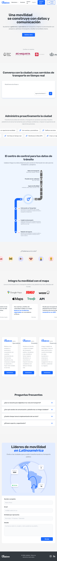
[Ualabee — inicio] (6, 2)
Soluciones (14, 2)
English (34, 2)
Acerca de (28, 2)
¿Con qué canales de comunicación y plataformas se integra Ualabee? (26, 409)
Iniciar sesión (52, 2)
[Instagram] (51, 556)
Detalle (6, 522)
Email (6, 507)
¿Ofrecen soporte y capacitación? (15, 423)
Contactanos (10, 372)
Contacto (22, 2)
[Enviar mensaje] (50, 93)
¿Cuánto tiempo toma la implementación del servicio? (21, 416)
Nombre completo (10, 499)
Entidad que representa (11, 515)
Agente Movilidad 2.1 (40, 93)
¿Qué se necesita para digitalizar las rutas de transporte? (22, 403)
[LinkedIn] (54, 556)
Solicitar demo (41, 2)
